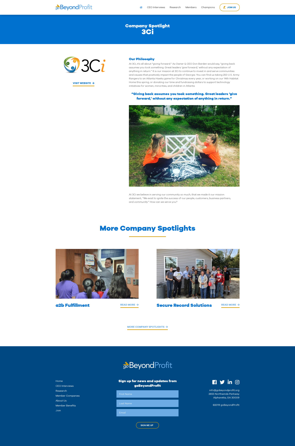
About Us (61, 400)
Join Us (231, 7)
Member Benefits (66, 405)
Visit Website (82, 83)
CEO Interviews (156, 7)
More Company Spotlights (145, 326)
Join (58, 410)
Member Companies (68, 395)
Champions (208, 7)
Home (59, 381)
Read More (127, 304)
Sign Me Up (147, 425)
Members (191, 7)
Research (175, 7)
